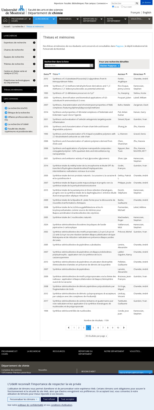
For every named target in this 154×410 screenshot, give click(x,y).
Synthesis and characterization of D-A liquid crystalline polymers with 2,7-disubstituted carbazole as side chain (84, 135)
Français (135, 12)
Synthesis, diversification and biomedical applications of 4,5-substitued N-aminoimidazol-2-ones (80, 99)
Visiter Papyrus (108, 65)
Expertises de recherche (15, 42)
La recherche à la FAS (18, 108)
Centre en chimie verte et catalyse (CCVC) (15, 72)
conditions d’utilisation (61, 405)
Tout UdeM (127, 7)
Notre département (114, 351)
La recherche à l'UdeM (18, 124)
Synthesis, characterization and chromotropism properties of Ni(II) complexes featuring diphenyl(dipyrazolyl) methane (82, 106)
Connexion (101, 3)
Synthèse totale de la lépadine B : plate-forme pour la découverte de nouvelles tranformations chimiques (84, 201)
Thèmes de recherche (14, 64)
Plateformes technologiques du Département (17, 81)
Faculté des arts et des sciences (45, 10)
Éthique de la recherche (19, 112)
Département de (45, 13)
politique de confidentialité (30, 405)
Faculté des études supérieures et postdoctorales (18, 130)
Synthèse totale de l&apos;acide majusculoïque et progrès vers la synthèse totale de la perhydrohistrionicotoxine (83, 184)
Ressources (59, 351)
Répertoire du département (86, 352)
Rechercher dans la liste (57, 61)
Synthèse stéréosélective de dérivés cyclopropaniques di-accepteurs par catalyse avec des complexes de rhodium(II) (84, 295)
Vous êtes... (135, 351)
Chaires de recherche (14, 49)
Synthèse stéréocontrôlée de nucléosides (72, 310)
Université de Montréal (13, 9)
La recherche (17, 26)
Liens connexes (11, 98)
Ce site (116, 7)
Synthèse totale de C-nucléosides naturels (72, 217)
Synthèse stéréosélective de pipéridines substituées (77, 244)
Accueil (7, 26)
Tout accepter (67, 399)
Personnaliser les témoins (23, 399)
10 (119, 327)
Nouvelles (42, 370)
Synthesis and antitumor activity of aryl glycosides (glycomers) (81, 158)
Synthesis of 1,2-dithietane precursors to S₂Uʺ (73, 93)
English (147, 12)
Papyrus (120, 46)
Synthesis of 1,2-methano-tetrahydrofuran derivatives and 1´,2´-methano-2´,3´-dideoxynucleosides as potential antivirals (82, 87)
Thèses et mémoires (13, 89)
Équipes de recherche (14, 56)
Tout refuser (49, 399)
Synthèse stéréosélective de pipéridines (71, 269)
